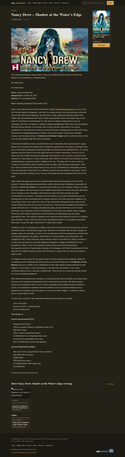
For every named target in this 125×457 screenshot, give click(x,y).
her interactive (26, 372)
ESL (74, 147)
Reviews (45, 3)
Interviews (57, 3)
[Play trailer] (49, 49)
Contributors (65, 3)
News (50, 3)
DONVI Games (16, 449)
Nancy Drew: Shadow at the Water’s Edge (101, 36)
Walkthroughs (37, 3)
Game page (101, 45)
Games (29, 3)
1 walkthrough (97, 41)
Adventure (14, 372)
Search (110, 3)
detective (19, 372)
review (36, 372)
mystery (32, 372)
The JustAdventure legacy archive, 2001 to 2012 (24, 452)
